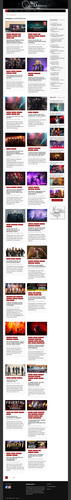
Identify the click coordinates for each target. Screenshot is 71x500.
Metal (30, 37)
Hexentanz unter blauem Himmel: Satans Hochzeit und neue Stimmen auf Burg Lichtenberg (15, 41)
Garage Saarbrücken (55, 79)
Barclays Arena (54, 53)
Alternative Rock (14, 224)
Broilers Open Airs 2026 (54, 56)
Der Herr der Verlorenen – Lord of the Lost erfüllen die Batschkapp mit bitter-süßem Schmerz (15, 343)
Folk (19, 34)
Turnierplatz (54, 25)
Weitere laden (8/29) (57, 200)
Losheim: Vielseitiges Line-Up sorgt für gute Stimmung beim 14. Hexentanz (14, 304)
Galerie (21, 10)
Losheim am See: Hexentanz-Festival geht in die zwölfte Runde (36, 456)
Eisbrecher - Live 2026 (54, 62)
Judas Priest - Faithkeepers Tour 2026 (57, 35)
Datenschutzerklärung (51, 486)
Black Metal (31, 187)
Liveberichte (15, 10)
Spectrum (53, 64)
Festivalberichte (14, 34)
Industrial (36, 341)
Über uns (40, 10)
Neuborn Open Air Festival (56, 41)
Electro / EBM (41, 337)
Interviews (8, 114)
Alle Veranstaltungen (54, 88)
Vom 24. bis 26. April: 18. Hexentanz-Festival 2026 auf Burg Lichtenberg (37, 41)
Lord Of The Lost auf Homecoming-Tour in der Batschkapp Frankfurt (13, 230)
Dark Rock (8, 34)
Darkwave (35, 337)
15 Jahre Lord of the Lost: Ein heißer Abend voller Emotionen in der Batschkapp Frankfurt (37, 79)
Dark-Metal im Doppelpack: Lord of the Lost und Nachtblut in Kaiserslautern (36, 193)
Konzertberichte (37, 73)
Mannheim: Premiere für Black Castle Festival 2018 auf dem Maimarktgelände (36, 346)
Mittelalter (8, 37)
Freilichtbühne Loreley (56, 36)
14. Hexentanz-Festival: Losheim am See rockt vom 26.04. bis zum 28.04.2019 (37, 298)
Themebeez (22, 498)
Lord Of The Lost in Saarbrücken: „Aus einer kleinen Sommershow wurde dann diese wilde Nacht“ (37, 154)
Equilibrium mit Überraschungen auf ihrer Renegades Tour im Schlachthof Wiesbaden (36, 229)
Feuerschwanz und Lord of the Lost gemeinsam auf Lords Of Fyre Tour (14, 77)
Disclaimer (49, 489)
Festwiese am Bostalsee (56, 47)
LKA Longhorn (54, 70)
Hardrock (13, 258)
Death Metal (31, 223)
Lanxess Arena (54, 31)
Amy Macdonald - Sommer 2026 (56, 24)
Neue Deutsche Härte (37, 417)
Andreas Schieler (10, 44)
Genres (34, 10)
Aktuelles (10, 10)
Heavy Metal (9, 73)
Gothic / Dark (19, 71)
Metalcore (35, 150)
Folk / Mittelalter (19, 296)
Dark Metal (8, 112)
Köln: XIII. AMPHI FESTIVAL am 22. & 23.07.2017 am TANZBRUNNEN (14, 459)
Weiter (14, 477)
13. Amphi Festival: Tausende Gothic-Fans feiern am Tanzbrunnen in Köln (36, 384)
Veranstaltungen (28, 10)
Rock (12, 37)
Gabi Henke (31, 232)
